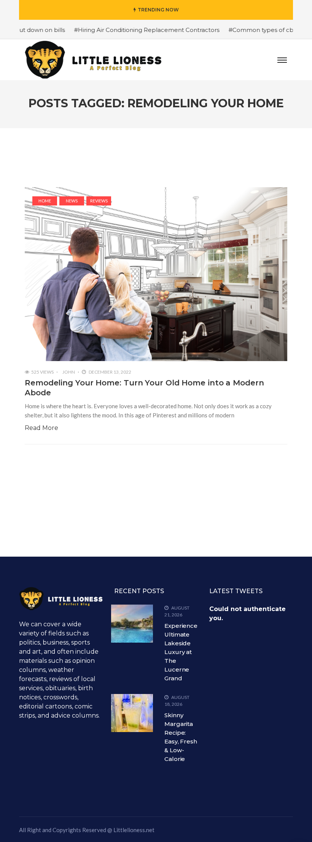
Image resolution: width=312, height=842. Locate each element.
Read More (41, 427)
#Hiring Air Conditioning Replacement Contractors (132, 29)
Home (44, 200)
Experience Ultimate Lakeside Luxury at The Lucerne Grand (180, 652)
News (72, 200)
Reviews (99, 200)
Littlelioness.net (133, 829)
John (68, 372)
